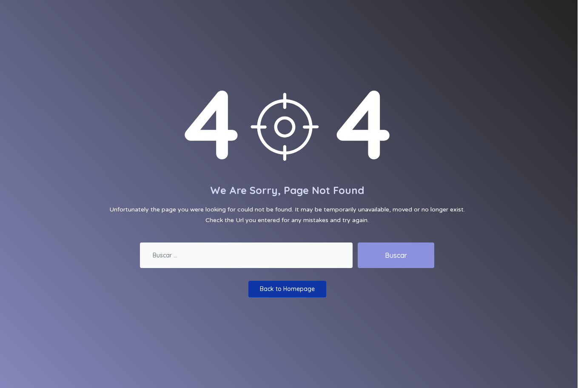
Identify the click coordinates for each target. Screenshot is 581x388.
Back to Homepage (287, 289)
